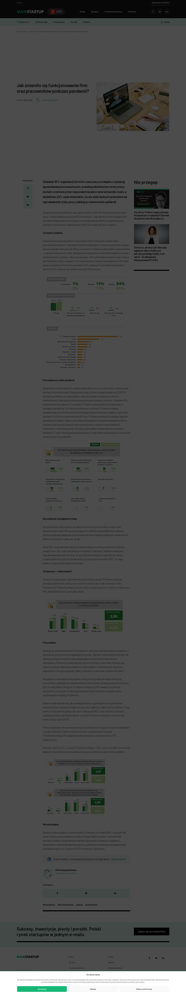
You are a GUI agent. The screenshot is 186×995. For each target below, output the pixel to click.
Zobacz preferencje (144, 989)
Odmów (93, 989)
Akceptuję (42, 989)
